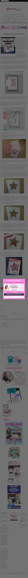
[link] (14, 287)
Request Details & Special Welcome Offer (14, 294)
